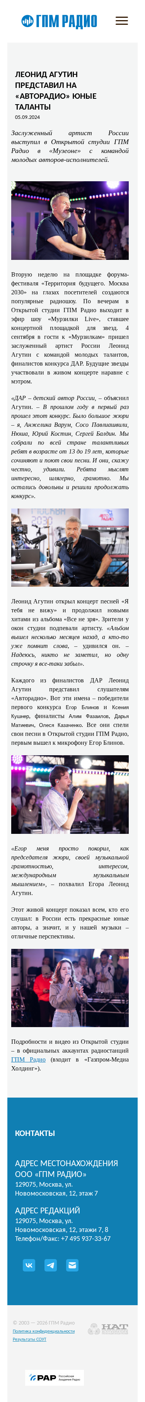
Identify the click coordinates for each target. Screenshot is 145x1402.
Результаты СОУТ (29, 1339)
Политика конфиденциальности (44, 1331)
